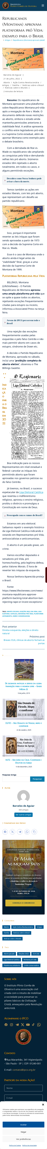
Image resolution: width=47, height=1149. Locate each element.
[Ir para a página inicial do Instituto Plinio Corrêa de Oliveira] (23, 1036)
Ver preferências (23, 1139)
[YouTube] (28, 1024)
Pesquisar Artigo (9, 775)
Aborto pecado (13, 611)
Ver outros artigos (23, 814)
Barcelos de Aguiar (13, 75)
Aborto (7, 82)
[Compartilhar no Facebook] (5, 832)
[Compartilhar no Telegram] (19, 832)
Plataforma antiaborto (12, 965)
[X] (22, 1024)
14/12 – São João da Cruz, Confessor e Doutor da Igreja (23, 761)
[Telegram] (17, 1024)
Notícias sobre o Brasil (33, 85)
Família (15, 85)
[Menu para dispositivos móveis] (43, 5)
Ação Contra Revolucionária (26, 82)
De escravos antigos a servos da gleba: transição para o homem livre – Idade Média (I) (23, 686)
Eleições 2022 (25, 611)
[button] (43, 1104)
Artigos (5, 85)
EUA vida (34, 611)
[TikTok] (33, 1024)
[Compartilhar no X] (12, 832)
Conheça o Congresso (24, 903)
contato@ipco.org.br (24, 1069)
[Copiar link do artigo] (34, 832)
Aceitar (23, 1124)
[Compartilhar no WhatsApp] (27, 832)
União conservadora (21, 616)
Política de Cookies (15, 1145)
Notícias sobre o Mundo (16, 87)
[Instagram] (11, 1024)
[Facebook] (6, 1024)
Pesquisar (37, 779)
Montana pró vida (25, 614)
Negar (23, 1132)
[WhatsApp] (39, 1024)
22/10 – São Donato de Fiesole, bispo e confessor (23, 724)
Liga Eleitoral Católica (31, 492)
